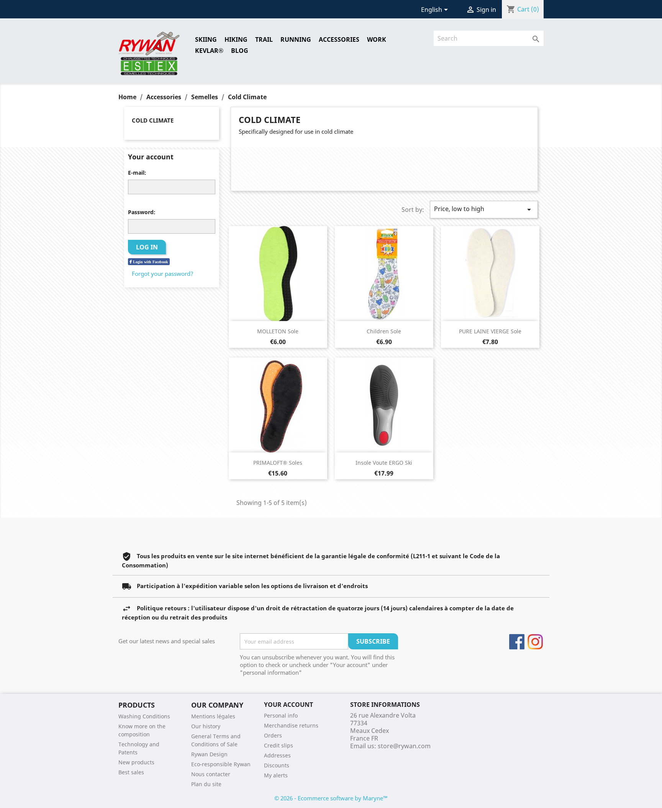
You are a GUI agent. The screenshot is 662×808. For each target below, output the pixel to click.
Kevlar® (209, 50)
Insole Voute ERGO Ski (384, 462)
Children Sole (384, 331)
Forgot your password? (162, 273)
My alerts (276, 775)
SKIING (206, 39)
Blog (239, 50)
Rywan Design (209, 754)
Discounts (276, 765)
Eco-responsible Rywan (221, 764)
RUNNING (295, 39)
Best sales (131, 772)
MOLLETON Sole (277, 331)
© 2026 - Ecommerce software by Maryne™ (331, 798)
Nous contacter (210, 774)
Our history (205, 726)
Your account (288, 704)
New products (136, 762)
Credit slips (278, 745)
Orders (273, 735)
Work (376, 39)
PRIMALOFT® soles (277, 462)
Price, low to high (484, 209)
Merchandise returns (291, 725)
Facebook (516, 641)
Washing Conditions (144, 716)
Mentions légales (213, 716)
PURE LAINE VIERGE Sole (490, 331)
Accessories (339, 39)
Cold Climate (153, 120)
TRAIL (264, 39)
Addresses (277, 755)
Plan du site (206, 784)
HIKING (235, 39)
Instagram (535, 641)
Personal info (281, 715)
